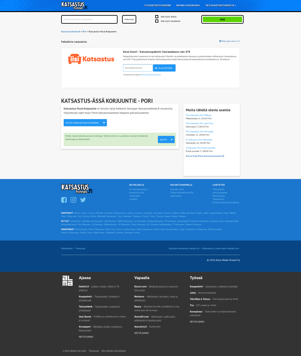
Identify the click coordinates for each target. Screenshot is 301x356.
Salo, (120, 216)
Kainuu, (120, 229)
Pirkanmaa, (191, 229)
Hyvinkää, (108, 212)
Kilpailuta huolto (136, 192)
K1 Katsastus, (170, 221)
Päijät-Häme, (99, 232)
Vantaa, (174, 216)
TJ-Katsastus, (179, 224)
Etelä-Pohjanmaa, (96, 229)
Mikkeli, (232, 212)
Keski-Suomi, (159, 229)
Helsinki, (100, 212)
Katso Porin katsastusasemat (82, 122)
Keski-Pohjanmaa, (145, 229)
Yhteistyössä (218, 199)
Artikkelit (133, 199)
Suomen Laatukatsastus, (161, 224)
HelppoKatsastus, (155, 221)
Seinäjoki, (127, 216)
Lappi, (182, 229)
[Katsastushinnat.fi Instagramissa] (74, 201)
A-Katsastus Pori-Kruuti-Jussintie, (201, 147)
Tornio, (146, 216)
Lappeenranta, (215, 212)
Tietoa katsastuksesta (220, 5)
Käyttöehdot (67, 248)
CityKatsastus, (110, 221)
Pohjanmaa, (202, 229)
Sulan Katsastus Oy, (140, 224)
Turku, (152, 216)
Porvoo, (86, 216)
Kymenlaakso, (172, 229)
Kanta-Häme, (130, 229)
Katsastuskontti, (232, 221)
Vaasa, (167, 216)
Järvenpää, (158, 212)
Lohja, (226, 212)
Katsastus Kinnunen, (200, 221)
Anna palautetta (220, 192)
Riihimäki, (102, 216)
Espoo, (85, 212)
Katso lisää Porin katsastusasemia (204, 156)
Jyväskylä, (147, 212)
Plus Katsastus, (84, 224)
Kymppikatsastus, (69, 224)
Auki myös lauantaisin (170, 21)
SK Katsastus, (124, 224)
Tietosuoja (80, 248)
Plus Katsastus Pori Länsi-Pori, (200, 123)
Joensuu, (139, 212)
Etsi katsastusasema (158, 5)
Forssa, (92, 212)
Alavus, (77, 212)
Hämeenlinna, (120, 212)
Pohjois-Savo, (86, 232)
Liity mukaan (176, 195)
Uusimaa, (120, 232)
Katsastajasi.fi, (183, 221)
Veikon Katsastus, (194, 224)
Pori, (80, 216)
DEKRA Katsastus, (125, 221)
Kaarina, (167, 212)
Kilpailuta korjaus (188, 5)
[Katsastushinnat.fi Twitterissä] (83, 201)
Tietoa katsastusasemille (181, 192)
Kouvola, (191, 212)
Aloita (163, 139)
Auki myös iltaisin (169, 16)
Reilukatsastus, (111, 224)
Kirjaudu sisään (177, 189)
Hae (222, 19)
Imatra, (130, 212)
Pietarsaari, (72, 216)
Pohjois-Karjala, (215, 229)
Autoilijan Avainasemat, (92, 221)
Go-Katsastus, (140, 221)
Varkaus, (182, 216)
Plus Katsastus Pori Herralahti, (200, 131)
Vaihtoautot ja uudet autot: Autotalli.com (220, 248)
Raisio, (94, 216)
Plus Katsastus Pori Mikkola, (198, 115)
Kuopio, (199, 212)
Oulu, (63, 216)
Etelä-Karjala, (81, 229)
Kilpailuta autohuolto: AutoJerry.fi (184, 248)
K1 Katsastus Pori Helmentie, (199, 139)
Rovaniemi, (112, 216)
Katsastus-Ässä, (217, 221)
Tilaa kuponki (164, 68)
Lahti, (205, 212)
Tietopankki (134, 195)
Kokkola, (176, 212)
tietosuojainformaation (151, 74)
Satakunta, (110, 232)
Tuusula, (160, 216)
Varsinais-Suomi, (132, 232)
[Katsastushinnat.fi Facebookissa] (64, 201)
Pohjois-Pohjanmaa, (70, 232)
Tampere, (137, 216)
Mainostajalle (219, 195)
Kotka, (183, 212)
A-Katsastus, (75, 221)
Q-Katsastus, (97, 224)
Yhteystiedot (218, 189)
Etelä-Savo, (110, 229)
